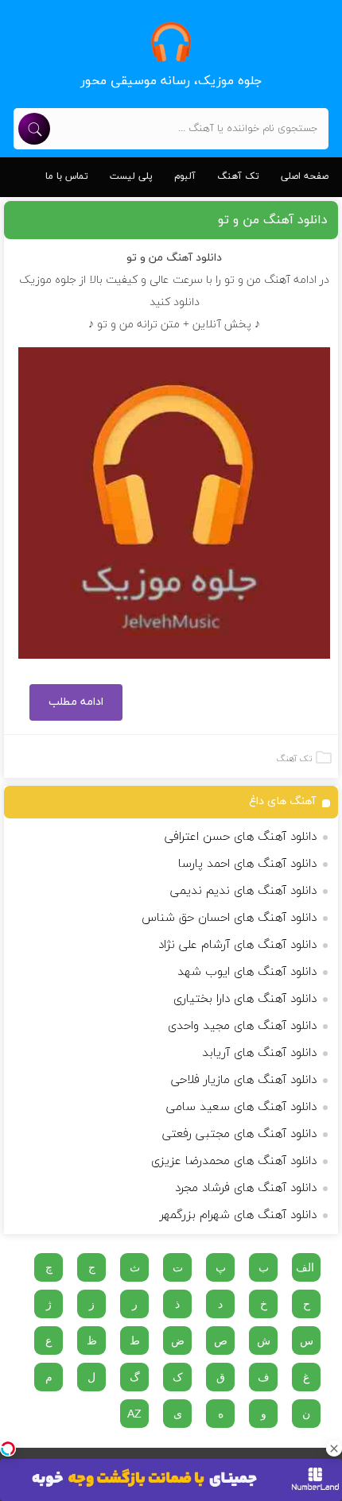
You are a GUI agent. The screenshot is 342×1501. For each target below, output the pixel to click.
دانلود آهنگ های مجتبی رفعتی (239, 1134)
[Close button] (334, 1449)
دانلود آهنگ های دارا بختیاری (245, 999)
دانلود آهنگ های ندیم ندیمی (243, 891)
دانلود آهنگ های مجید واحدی (242, 1026)
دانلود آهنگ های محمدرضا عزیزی (234, 1161)
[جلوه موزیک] (171, 41)
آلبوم (185, 176)
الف (305, 1267)
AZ (134, 1413)
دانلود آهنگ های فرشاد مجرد (246, 1188)
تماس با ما (66, 176)
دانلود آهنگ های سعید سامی (241, 1107)
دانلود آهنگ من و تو (273, 220)
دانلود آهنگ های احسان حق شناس (229, 918)
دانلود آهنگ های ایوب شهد (247, 972)
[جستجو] (34, 129)
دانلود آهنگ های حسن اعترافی (241, 837)
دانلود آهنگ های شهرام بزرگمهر (238, 1215)
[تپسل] (8, 1449)
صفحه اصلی (304, 176)
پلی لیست (131, 176)
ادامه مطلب (76, 702)
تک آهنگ (238, 176)
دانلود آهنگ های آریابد (259, 1053)
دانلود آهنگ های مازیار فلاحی (244, 1080)
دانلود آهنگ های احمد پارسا (247, 864)
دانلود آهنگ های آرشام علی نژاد (237, 945)
